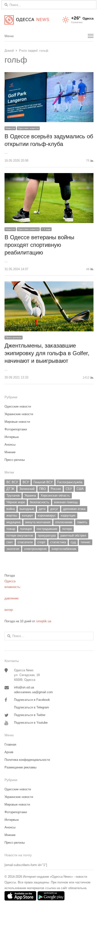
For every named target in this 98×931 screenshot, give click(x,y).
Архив (9, 752)
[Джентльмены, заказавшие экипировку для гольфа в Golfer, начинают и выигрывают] (49, 284)
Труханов (13, 495)
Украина (30, 495)
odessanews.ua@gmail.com (33, 692)
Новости (10, 128)
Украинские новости (19, 414)
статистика (58, 542)
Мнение (10, 452)
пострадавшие (47, 529)
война (10, 509)
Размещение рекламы (20, 767)
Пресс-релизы (13, 337)
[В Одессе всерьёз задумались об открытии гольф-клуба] (49, 75)
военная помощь (66, 502)
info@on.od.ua (24, 687)
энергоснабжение (63, 549)
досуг (54, 509)
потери (67, 529)
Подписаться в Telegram (31, 707)
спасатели (25, 542)
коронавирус (47, 515)
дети (42, 509)
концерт (27, 515)
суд (73, 542)
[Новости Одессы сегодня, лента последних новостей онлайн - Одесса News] (27, 20)
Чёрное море (15, 502)
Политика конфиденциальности (27, 760)
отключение (63, 522)
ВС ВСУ (12, 482)
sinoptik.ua (43, 621)
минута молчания (37, 522)
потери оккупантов (19, 535)
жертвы (11, 515)
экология (12, 549)
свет (9, 542)
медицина (13, 522)
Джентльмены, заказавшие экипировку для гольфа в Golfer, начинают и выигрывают (47, 353)
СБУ (69, 489)
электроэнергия (35, 549)
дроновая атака (74, 509)
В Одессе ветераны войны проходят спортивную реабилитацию (39, 245)
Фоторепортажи (16, 429)
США (80, 489)
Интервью (12, 437)
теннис (85, 542)
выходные (27, 509)
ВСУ (26, 482)
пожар (10, 529)
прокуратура (47, 535)
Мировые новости (17, 421)
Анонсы (10, 444)
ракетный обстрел (73, 535)
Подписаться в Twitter (29, 715)
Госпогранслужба (69, 482)
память (82, 522)
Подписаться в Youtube (31, 722)
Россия (56, 489)
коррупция (68, 515)
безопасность (39, 502)
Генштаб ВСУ (43, 482)
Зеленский (26, 489)
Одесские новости (28, 128)
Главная (10, 744)
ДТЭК (10, 489)
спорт (41, 542)
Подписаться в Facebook (32, 700)
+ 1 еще (46, 229)
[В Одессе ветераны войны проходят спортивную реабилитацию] (49, 176)
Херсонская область (55, 495)
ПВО (42, 489)
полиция (26, 529)
